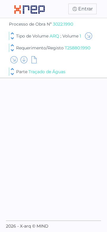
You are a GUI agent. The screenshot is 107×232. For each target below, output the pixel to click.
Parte (40, 71)
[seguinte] (12, 38)
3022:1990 (63, 24)
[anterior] (12, 33)
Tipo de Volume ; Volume (48, 36)
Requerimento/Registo (53, 48)
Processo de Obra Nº (31, 24)
